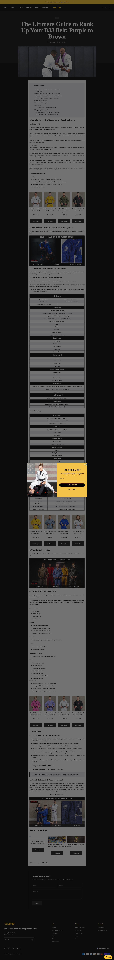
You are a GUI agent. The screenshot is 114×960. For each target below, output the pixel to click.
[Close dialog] (85, 465)
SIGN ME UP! (72, 485)
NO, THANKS (72, 489)
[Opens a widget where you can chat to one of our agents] (108, 957)
